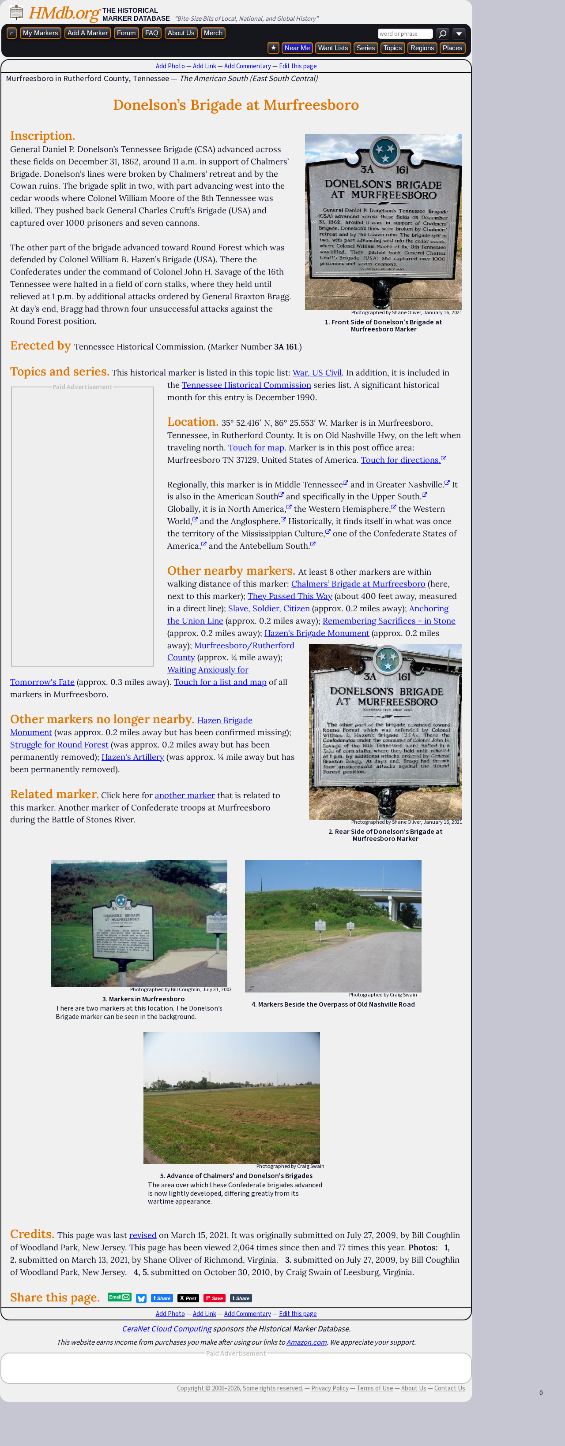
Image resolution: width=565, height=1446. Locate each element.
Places (453, 48)
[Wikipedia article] (345, 484)
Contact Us (449, 1388)
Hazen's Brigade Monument (316, 633)
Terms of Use (375, 1388)
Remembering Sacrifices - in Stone (389, 620)
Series (366, 48)
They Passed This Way (290, 596)
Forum (126, 33)
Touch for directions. (401, 459)
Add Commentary (247, 66)
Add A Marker (88, 33)
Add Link (204, 66)
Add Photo (170, 66)
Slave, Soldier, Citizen (269, 608)
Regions (422, 48)
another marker (185, 795)
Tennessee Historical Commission (246, 384)
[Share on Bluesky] (141, 1298)
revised (143, 1235)
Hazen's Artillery (133, 756)
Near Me (297, 48)
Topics (393, 48)
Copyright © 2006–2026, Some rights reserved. (240, 1388)
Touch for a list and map (220, 682)
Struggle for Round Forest (59, 744)
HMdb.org (63, 12)
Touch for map (256, 447)
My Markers (40, 33)
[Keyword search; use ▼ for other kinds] (442, 34)
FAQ (151, 33)
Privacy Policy (330, 1388)
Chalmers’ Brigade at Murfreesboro (358, 583)
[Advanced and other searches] (459, 34)
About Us (181, 33)
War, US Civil (317, 372)
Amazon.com (306, 1342)
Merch (213, 33)
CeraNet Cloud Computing (166, 1328)
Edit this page (298, 66)
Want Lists (333, 48)
